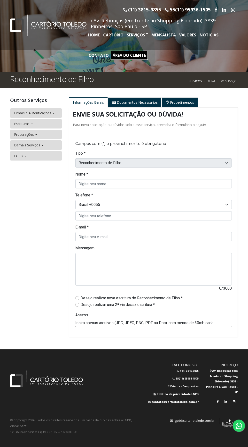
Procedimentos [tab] (181, 102)
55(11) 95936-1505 (187, 378)
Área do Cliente (129, 55)
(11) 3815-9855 (189, 370)
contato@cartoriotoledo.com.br (175, 402)
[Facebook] (216, 10)
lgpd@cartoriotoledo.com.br (194, 420)
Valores (187, 35)
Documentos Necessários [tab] (137, 102)
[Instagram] (233, 10)
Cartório (113, 35)
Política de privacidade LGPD (178, 394)
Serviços (136, 35)
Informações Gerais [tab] (88, 102)
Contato (99, 55)
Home (94, 35)
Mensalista (163, 35)
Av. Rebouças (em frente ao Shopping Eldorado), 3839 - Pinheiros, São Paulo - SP (154, 23)
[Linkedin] (224, 10)
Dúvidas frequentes (184, 386)
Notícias (209, 35)
